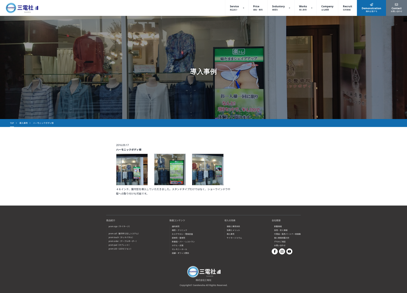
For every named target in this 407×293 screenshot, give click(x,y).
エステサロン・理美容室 (182, 234)
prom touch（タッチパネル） (121, 237)
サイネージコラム (234, 238)
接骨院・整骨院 (178, 238)
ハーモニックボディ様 (43, 123)
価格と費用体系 (233, 226)
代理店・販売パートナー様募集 (287, 234)
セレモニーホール (179, 249)
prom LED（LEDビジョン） (120, 249)
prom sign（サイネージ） (120, 226)
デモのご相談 (280, 242)
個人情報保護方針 (281, 238)
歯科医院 (175, 226)
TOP (12, 123)
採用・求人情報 (280, 230)
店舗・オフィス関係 (180, 253)
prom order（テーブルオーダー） (123, 241)
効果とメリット (233, 230)
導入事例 (23, 123)
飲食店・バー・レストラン (183, 242)
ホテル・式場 (177, 245)
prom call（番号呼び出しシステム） (124, 234)
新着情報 (278, 226)
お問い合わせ (280, 245)
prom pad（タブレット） (120, 245)
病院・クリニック (179, 230)
